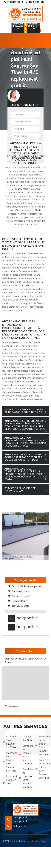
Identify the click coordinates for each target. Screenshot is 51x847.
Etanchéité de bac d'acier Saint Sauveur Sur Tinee (43, 745)
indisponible (14, 2)
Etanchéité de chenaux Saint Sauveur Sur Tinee (27, 754)
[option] (18, 26)
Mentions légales (39, 841)
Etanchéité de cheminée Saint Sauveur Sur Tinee (27, 778)
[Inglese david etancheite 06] (25, 13)
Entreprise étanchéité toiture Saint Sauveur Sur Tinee (43, 769)
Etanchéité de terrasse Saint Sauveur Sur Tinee (11, 761)
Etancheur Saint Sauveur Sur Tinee (11, 742)
